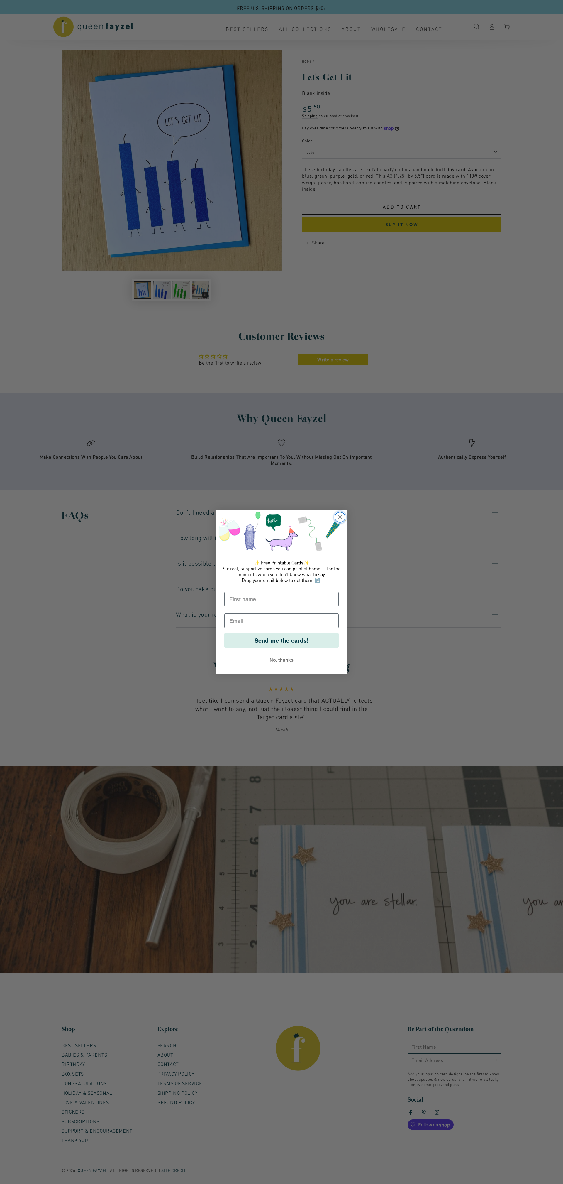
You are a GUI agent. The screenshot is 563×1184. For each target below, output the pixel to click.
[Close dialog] (340, 517)
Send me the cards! (282, 640)
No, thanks (281, 659)
